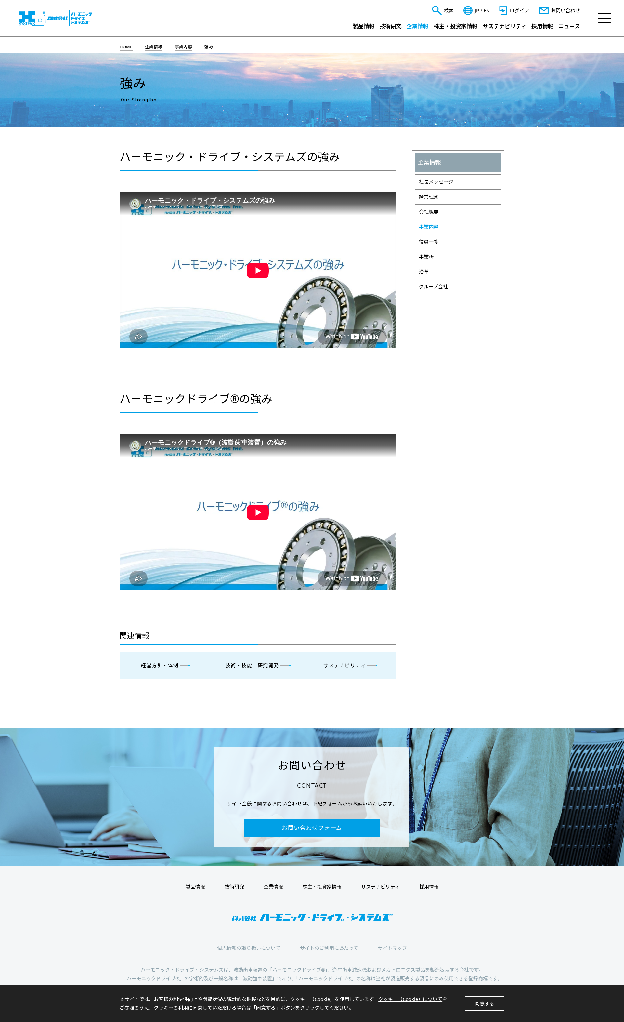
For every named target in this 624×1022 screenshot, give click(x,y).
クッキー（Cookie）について (410, 999)
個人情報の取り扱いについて (248, 948)
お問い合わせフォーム (312, 827)
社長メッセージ (436, 182)
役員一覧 (428, 241)
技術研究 (391, 26)
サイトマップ (392, 948)
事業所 (426, 256)
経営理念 (428, 196)
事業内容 (183, 47)
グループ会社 (433, 286)
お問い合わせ (565, 10)
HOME (126, 47)
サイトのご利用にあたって (329, 948)
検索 (449, 10)
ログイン (519, 10)
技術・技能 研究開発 (252, 665)
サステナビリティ (504, 26)
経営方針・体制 (160, 665)
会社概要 (428, 211)
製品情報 (364, 26)
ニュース (569, 26)
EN (487, 10)
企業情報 (418, 26)
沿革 (424, 271)
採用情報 (542, 26)
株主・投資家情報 (456, 26)
